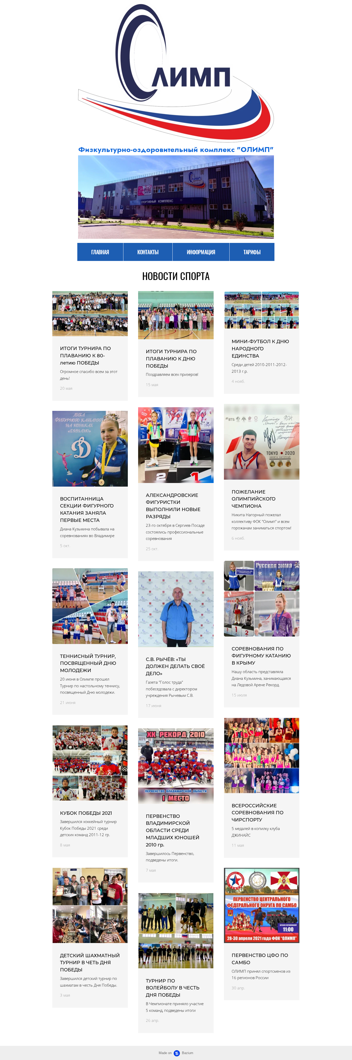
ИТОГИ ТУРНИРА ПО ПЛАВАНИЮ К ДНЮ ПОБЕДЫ (171, 359)
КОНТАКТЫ (147, 252)
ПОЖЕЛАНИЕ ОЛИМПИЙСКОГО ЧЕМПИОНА (253, 499)
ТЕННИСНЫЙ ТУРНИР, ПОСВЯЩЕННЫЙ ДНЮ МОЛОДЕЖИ (88, 664)
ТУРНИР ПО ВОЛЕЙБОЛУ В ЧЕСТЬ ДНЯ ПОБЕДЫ (172, 988)
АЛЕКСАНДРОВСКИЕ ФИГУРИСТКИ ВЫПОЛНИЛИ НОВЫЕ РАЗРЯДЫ (173, 506)
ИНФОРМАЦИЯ (201, 252)
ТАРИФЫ (252, 252)
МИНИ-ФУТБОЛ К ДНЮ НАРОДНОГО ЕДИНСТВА (260, 349)
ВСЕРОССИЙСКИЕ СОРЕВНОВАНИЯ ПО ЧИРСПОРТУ (257, 813)
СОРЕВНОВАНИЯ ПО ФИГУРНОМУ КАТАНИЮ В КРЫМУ (261, 656)
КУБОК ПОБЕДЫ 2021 (86, 813)
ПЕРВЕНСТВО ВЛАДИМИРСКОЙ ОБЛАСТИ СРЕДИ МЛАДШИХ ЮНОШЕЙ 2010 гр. (172, 830)
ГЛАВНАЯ (100, 252)
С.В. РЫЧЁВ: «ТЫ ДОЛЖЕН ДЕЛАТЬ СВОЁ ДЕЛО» (175, 667)
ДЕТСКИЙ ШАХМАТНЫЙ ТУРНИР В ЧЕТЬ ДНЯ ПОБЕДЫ (90, 963)
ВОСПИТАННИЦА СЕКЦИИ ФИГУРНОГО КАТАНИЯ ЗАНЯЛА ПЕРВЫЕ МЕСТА (87, 509)
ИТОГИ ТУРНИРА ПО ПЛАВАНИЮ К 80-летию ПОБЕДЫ (85, 356)
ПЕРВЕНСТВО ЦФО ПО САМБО (260, 959)
